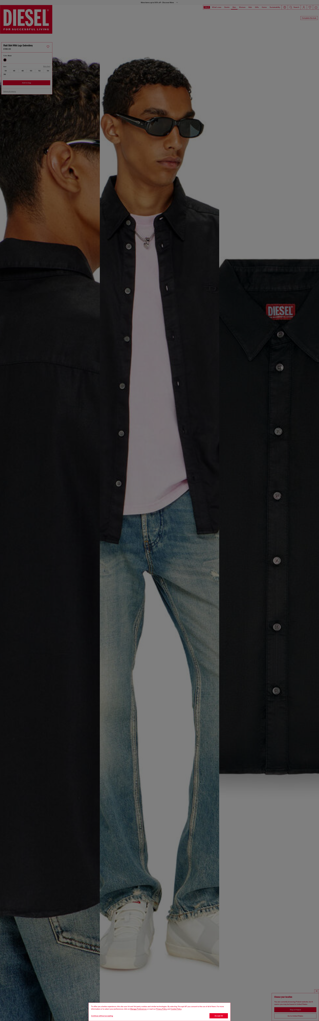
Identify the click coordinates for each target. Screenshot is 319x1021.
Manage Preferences (138, 1009)
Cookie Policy (176, 1009)
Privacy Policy (161, 1009)
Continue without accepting (102, 1016)
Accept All (219, 1016)
